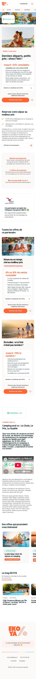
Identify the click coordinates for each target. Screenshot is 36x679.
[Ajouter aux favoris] (32, 100)
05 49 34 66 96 (24, 657)
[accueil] (5, 3)
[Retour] (3, 9)
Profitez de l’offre (15, 100)
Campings (27, 9)
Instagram (22, 661)
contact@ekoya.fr (12, 657)
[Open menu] (32, 4)
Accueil (9, 9)
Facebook (13, 661)
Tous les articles (7, 580)
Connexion (24, 4)
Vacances (17, 9)
